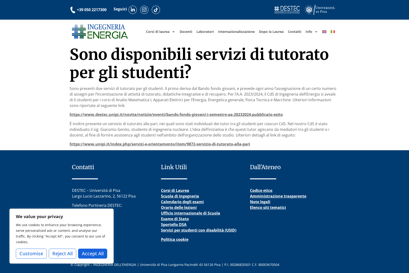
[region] (61, 236)
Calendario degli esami (182, 201)
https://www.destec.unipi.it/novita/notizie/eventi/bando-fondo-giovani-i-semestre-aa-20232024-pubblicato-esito (176, 114)
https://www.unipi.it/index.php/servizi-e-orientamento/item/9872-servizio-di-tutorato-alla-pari (160, 144)
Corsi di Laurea (175, 190)
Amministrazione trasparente (278, 196)
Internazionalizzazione (236, 31)
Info (309, 31)
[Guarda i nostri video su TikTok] (156, 10)
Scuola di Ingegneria (180, 196)
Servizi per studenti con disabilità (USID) (198, 230)
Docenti (186, 31)
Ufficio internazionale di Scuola (190, 213)
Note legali (260, 201)
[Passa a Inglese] (324, 31)
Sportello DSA (174, 224)
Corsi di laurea (157, 31)
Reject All (62, 253)
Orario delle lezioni (179, 207)
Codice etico (261, 190)
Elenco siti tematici (268, 207)
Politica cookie (174, 239)
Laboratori (205, 31)
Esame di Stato (175, 218)
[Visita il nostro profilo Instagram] (144, 10)
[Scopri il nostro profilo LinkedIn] (132, 10)
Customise (31, 253)
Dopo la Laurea (271, 31)
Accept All (93, 253)
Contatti (294, 31)
